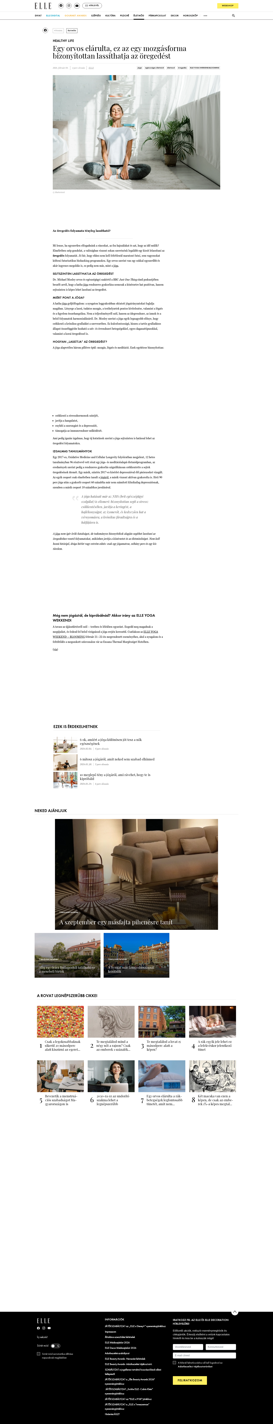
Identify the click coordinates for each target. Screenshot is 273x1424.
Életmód (138, 15)
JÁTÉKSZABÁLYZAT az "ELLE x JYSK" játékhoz (128, 1399)
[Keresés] (233, 15)
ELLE (91, 68)
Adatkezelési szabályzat (117, 1353)
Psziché (124, 15)
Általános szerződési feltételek (120, 1337)
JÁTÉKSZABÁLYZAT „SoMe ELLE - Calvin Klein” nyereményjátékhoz (129, 1391)
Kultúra (110, 15)
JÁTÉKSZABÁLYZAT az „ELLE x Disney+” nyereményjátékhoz (135, 1326)
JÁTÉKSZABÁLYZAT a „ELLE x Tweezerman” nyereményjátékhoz (127, 1406)
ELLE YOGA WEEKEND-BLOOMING (204, 68)
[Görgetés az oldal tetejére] (234, 1311)
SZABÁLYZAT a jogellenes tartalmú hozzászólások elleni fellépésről (133, 1372)
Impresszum (110, 1332)
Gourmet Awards (76, 15)
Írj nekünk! (42, 1337)
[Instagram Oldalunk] (43, 1328)
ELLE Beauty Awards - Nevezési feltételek (125, 1359)
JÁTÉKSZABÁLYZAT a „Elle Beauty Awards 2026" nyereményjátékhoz (130, 1381)
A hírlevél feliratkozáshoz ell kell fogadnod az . (200, 1365)
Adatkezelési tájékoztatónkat (195, 1366)
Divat (38, 15)
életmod (171, 68)
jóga (140, 68)
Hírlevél (94, 5)
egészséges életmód (154, 68)
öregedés (182, 68)
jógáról (104, 477)
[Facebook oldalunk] (61, 5)
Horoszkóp (190, 15)
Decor (175, 15)
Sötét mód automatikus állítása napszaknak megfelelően (57, 1356)
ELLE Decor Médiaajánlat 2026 (120, 1348)
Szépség (96, 15)
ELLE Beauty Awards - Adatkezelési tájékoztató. (128, 1364)
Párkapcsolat (157, 15)
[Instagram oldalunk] (69, 5)
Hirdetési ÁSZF (112, 1414)
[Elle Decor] (43, 5)
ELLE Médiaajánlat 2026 (117, 1343)
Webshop (228, 6)
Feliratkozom (190, 1380)
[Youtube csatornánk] (77, 6)
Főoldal (58, 31)
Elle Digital (53, 15)
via (55, 649)
